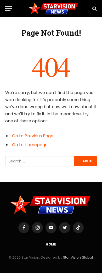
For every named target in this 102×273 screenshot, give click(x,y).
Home (51, 244)
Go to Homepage (30, 145)
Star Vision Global (78, 257)
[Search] (94, 8)
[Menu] (8, 8)
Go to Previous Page (32, 136)
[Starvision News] (53, 8)
